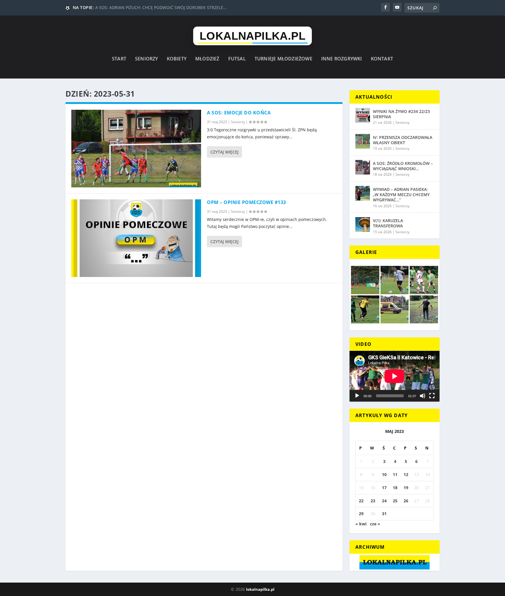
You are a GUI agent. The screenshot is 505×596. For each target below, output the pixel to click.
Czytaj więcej (224, 152)
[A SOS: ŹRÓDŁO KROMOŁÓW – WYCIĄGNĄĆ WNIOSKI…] (362, 167)
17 (384, 487)
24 (384, 500)
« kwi (360, 524)
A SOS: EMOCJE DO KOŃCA (239, 112)
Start (119, 59)
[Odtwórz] (357, 396)
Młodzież (207, 59)
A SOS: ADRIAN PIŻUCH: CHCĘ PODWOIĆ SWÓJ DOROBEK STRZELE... (161, 7)
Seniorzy (146, 59)
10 (384, 474)
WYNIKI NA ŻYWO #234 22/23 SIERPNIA (401, 114)
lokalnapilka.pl (260, 589)
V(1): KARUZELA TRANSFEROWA (388, 223)
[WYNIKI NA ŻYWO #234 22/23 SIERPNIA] (362, 115)
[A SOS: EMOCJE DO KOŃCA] (136, 148)
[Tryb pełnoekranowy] (432, 396)
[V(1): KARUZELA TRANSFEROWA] (362, 224)
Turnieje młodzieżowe (283, 59)
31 (384, 513)
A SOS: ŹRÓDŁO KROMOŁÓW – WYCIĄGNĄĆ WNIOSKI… (403, 166)
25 (395, 500)
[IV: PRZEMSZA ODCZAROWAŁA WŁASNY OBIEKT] (362, 141)
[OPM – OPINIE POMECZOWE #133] (136, 238)
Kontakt (382, 59)
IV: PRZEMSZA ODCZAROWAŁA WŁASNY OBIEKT (402, 140)
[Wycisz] (423, 396)
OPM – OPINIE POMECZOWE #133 (246, 202)
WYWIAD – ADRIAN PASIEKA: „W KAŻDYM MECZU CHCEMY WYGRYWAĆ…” (401, 195)
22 (361, 500)
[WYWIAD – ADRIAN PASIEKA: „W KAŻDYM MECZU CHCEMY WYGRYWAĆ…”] (362, 193)
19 (406, 487)
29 (361, 513)
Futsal (237, 59)
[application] (395, 376)
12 (406, 474)
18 (395, 487)
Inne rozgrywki (341, 59)
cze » (375, 524)
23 (373, 500)
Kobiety (176, 59)
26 (406, 500)
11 (395, 474)
